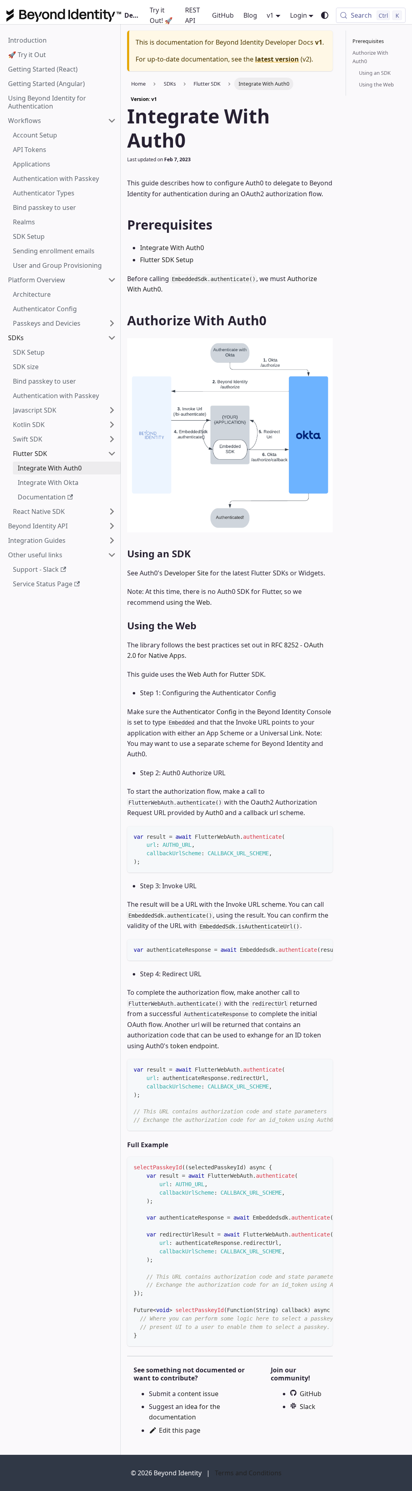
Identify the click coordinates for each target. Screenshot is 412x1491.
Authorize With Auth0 (370, 57)
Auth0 (214, 812)
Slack (307, 1406)
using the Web (188, 602)
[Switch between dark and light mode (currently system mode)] (324, 15)
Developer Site (186, 573)
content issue (197, 1393)
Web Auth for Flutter (218, 674)
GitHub (223, 15)
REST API (192, 15)
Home (138, 83)
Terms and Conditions (248, 1472)
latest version (277, 59)
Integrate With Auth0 (172, 247)
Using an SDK (375, 72)
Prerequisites (368, 41)
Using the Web (376, 84)
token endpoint (193, 1045)
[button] (62, 120)
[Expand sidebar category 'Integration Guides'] (112, 540)
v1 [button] (270, 15)
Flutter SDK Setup (167, 259)
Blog (250, 15)
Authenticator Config (205, 711)
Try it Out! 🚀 (161, 15)
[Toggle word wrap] (308, 949)
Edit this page (179, 1430)
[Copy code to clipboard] (323, 836)
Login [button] (298, 15)
